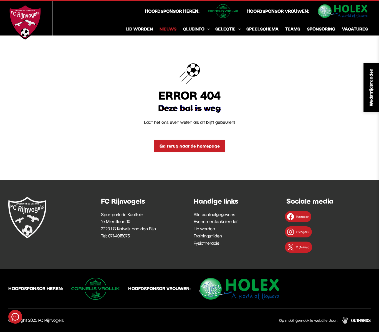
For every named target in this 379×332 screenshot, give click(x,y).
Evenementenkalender (216, 221)
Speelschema (262, 28)
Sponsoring (321, 28)
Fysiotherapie (206, 242)
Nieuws (168, 28)
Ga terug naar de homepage (190, 145)
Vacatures (355, 28)
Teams (292, 28)
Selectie (225, 28)
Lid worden (139, 28)
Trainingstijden (208, 235)
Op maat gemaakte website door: (308, 320)
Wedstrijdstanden (370, 87)
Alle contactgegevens (214, 214)
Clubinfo (193, 28)
